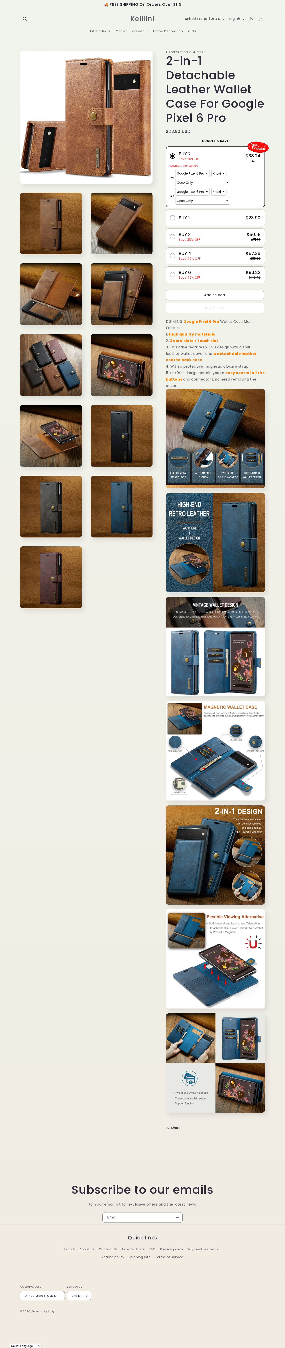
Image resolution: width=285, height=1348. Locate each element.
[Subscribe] (177, 1217)
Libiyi (51, 1311)
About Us (86, 1249)
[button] (25, 19)
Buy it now (215, 307)
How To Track (133, 1249)
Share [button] (176, 1128)
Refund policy (113, 1257)
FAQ (152, 1249)
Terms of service (169, 1257)
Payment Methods (202, 1249)
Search (69, 1249)
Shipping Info (140, 1257)
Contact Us (108, 1249)
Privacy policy (171, 1249)
